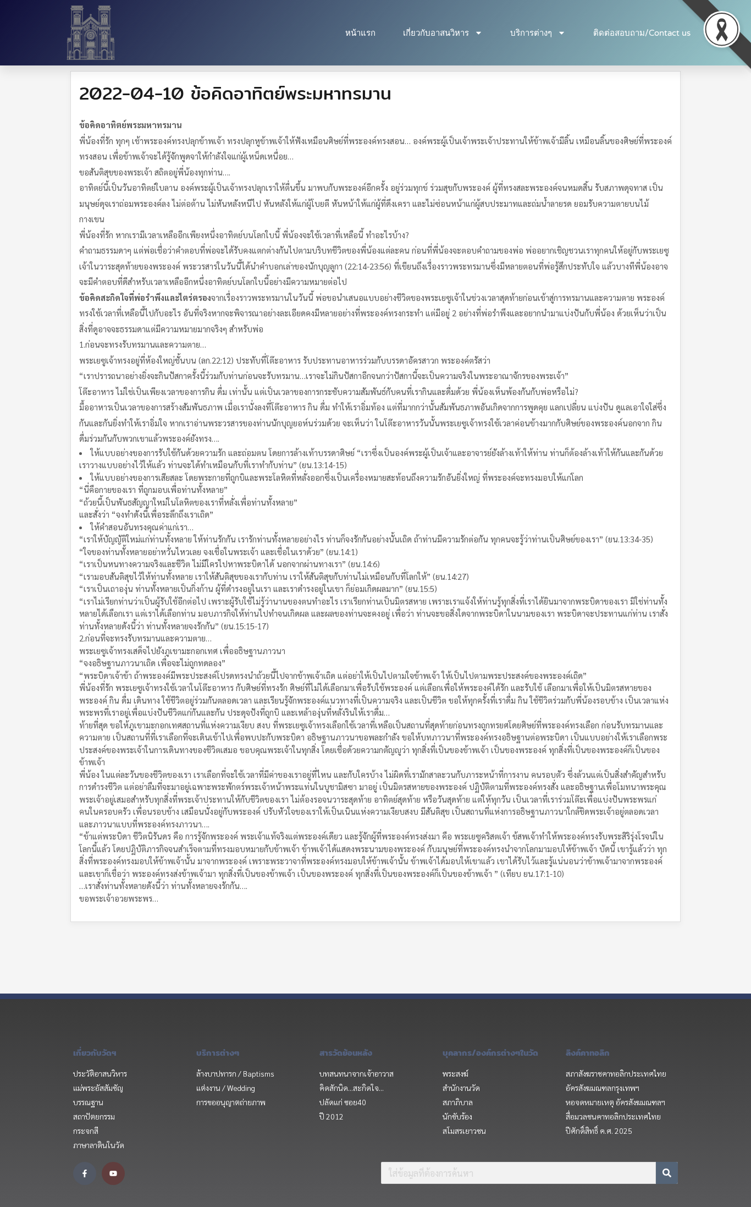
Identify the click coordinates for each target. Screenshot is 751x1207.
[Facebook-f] (84, 1173)
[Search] (667, 1173)
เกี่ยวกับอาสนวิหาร (436, 33)
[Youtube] (113, 1173)
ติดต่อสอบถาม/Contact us (642, 33)
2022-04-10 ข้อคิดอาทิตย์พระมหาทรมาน (235, 93)
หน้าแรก (360, 33)
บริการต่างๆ (531, 33)
